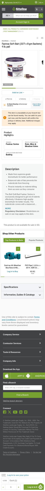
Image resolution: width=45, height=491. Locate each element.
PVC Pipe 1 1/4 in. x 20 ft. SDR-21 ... (32, 267)
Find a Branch (9, 383)
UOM (5, 481)
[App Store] (12, 374)
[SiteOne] (19, 10)
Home (5, 29)
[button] (12, 3)
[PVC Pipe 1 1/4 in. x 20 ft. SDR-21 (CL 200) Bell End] (32, 256)
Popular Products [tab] (36, 240)
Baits (21, 31)
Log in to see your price (18, 475)
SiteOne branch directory (13, 401)
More (8, 208)
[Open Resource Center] (40, 486)
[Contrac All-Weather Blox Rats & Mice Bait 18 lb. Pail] (12, 256)
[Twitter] (10, 413)
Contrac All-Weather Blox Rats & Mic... (12, 267)
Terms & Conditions (10, 452)
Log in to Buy (34, 487)
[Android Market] (33, 374)
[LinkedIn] (21, 413)
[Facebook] (5, 413)
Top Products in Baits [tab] (14, 240)
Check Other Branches (37, 104)
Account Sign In (22, 22)
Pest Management (11, 31)
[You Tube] (16, 413)
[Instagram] (26, 413)
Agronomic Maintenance (29, 29)
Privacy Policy (25, 452)
